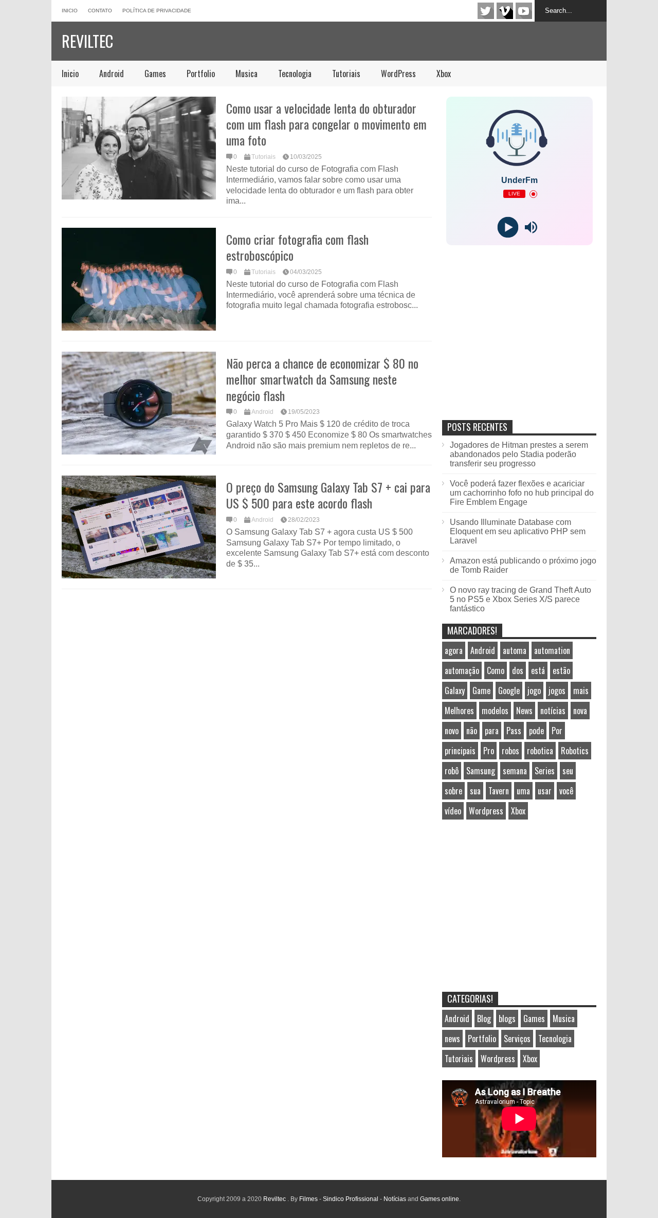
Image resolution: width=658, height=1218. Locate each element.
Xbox (443, 73)
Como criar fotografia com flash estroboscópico (297, 247)
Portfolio (201, 73)
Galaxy (455, 690)
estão (561, 670)
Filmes (308, 1199)
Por (557, 730)
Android (111, 73)
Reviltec (87, 40)
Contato (100, 10)
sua (475, 791)
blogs (507, 1018)
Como (495, 670)
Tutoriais (346, 73)
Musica (246, 73)
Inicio (70, 10)
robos (510, 750)
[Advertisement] (519, 343)
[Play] (508, 227)
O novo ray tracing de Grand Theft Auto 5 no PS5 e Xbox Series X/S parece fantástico (520, 599)
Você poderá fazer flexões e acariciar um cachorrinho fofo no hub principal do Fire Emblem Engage (522, 492)
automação (462, 670)
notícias (552, 710)
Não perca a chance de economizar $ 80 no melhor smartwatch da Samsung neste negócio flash (322, 379)
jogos (557, 690)
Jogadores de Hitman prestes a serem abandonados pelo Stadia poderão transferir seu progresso (519, 454)
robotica (540, 750)
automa (514, 650)
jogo (534, 690)
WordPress (398, 73)
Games (155, 73)
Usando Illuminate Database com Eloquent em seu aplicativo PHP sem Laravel (518, 531)
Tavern (498, 791)
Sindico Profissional (350, 1199)
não (471, 730)
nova (580, 710)
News (524, 710)
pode (536, 730)
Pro (488, 750)
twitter (486, 11)
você (566, 791)
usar (545, 791)
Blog (484, 1018)
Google (509, 690)
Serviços (517, 1038)
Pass (513, 730)
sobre (453, 791)
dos (517, 670)
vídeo (453, 811)
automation (552, 650)
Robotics (575, 750)
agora (454, 650)
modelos (495, 710)
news (452, 1038)
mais (581, 690)
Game (481, 690)
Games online (439, 1199)
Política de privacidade (156, 10)
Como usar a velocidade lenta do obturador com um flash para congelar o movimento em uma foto (326, 124)
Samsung (480, 771)
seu (567, 771)
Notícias (394, 1199)
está (538, 670)
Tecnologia (295, 73)
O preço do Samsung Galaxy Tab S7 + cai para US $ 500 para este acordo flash (328, 495)
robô (452, 771)
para (492, 730)
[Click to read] (139, 148)
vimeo (505, 11)
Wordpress (486, 811)
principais (460, 750)
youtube (524, 11)
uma (523, 791)
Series (545, 771)
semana (515, 771)
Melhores (459, 710)
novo (452, 730)
